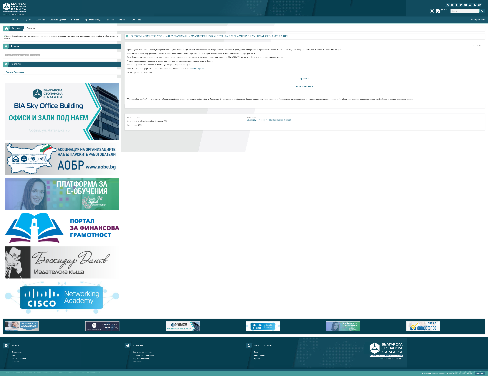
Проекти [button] (110, 19)
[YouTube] (465, 5)
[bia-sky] (62, 111)
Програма (304, 78)
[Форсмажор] (43, 326)
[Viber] (447, 5)
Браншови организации (142, 352)
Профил (257, 358)
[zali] (204, 326)
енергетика (35, 55)
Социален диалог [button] (58, 19)
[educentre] (62, 298)
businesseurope (390, 358)
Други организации (141, 358)
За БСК (15, 345)
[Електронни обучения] (62, 194)
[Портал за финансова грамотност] (62, 228)
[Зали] (470, 5)
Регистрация (259, 355)
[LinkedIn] (452, 5)
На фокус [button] (27, 19)
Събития (31, 28)
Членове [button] (123, 19)
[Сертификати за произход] (123, 326)
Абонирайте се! (478, 19)
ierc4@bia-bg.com (196, 68)
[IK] (62, 262)
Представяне (17, 352)
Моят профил (263, 345)
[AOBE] (62, 158)
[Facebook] (457, 5)
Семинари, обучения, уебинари (260, 120)
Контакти (15, 362)
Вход (256, 352)
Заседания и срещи (282, 120)
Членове (138, 345)
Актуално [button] (40, 19)
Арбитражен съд (93, 19)
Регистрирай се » (304, 86)
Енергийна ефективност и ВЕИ (17, 55)
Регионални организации (143, 355)
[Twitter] (460, 5)
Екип (13, 355)
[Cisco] (284, 326)
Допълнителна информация (460, 373)
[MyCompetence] (444, 326)
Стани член (137, 19)
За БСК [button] (15, 19)
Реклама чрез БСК (19, 358)
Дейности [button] (75, 19)
